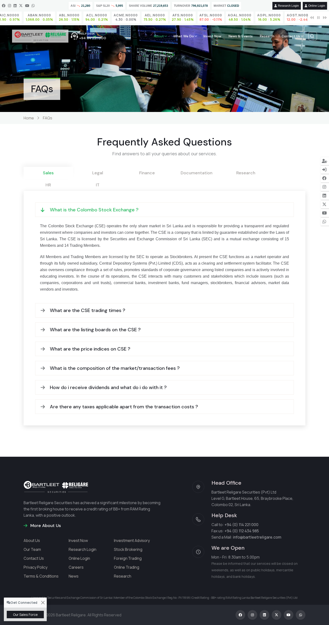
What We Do (183, 36)
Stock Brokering (128, 549)
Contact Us (291, 36)
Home (29, 118)
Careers (76, 567)
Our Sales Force (25, 614)
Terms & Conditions (41, 576)
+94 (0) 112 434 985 (241, 531)
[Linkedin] (15, 5)
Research (267, 36)
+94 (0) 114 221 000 (241, 524)
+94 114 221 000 (92, 38)
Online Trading (126, 567)
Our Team (32, 549)
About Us (32, 540)
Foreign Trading (128, 558)
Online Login (316, 5)
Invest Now (212, 36)
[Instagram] (9, 5)
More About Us (45, 525)
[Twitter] (21, 5)
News (74, 576)
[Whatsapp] (33, 5)
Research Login (288, 5)
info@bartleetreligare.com (257, 537)
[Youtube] (27, 5)
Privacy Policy (35, 567)
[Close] (42, 602)
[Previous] (312, 17)
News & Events (241, 36)
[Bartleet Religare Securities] (40, 36)
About (159, 36)
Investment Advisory (132, 540)
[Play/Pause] (318, 17)
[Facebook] (4, 5)
